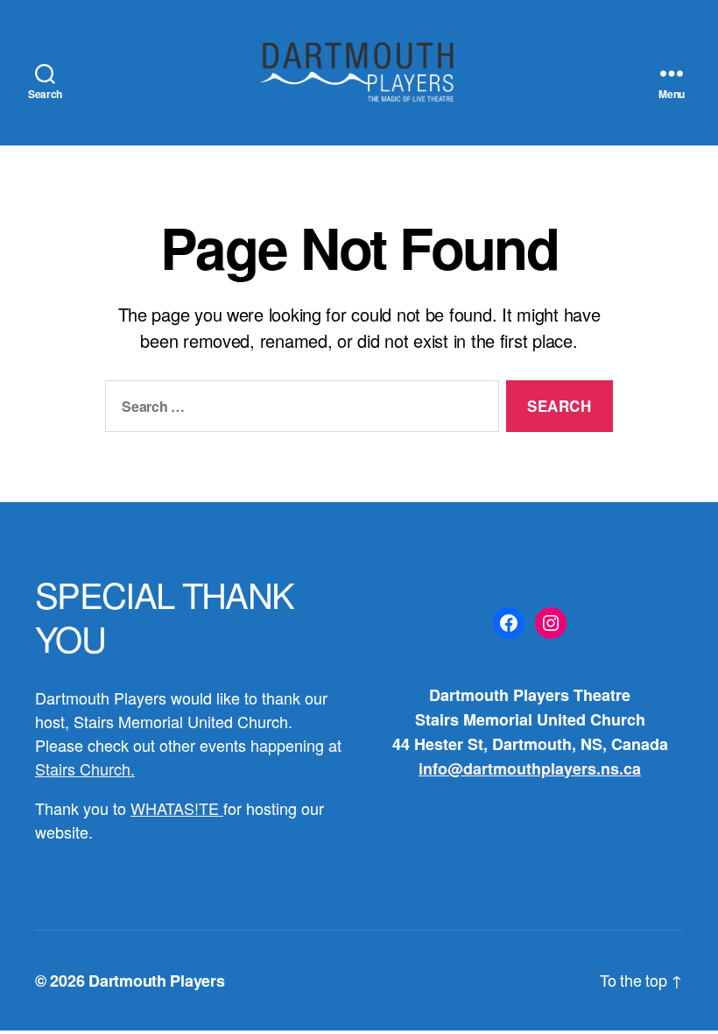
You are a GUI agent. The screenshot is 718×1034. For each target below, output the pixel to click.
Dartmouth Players (156, 980)
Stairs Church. (85, 768)
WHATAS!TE (176, 808)
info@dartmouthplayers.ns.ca (530, 768)
